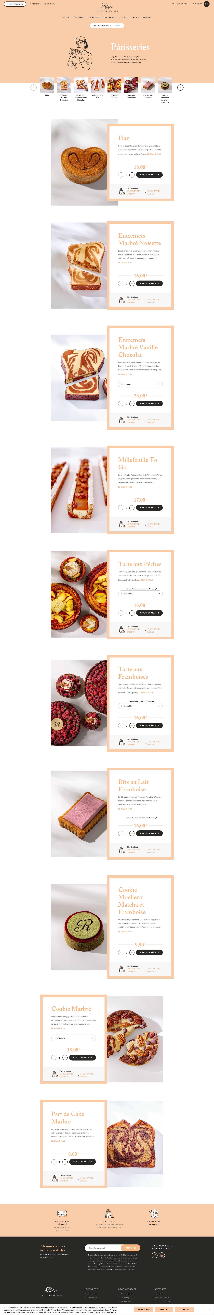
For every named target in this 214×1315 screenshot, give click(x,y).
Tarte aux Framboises (133, 673)
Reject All (164, 1309)
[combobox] (140, 384)
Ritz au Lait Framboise (133, 786)
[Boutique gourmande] (107, 7)
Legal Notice (111, 1312)
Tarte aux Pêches (139, 565)
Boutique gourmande (101, 25)
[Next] (180, 87)
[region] (107, 1309)
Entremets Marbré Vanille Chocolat (138, 347)
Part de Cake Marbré (67, 1118)
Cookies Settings (143, 1309)
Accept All (184, 1309)
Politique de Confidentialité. (129, 1264)
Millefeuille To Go (137, 464)
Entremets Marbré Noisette (139, 240)
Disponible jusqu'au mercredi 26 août (140, 589)
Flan (124, 138)
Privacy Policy (99, 1312)
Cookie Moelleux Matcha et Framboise (132, 901)
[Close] (210, 1309)
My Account (197, 18)
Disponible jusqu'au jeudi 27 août (140, 701)
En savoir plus (154, 154)
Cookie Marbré (71, 1009)
